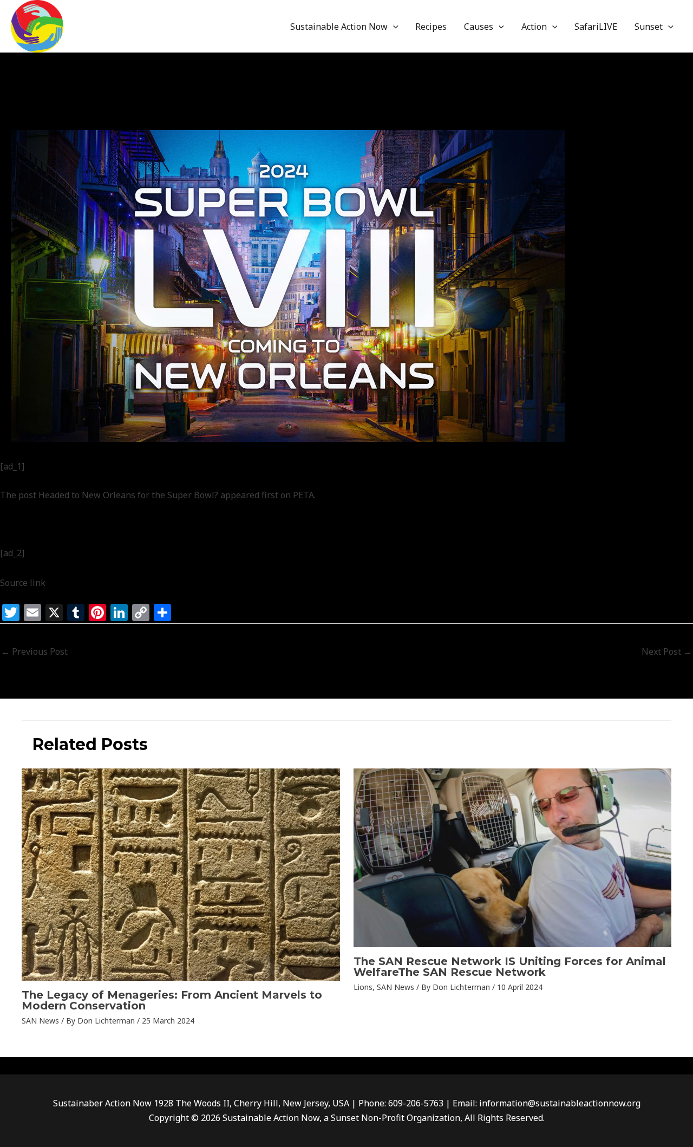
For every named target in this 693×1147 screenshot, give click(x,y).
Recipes (431, 26)
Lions (363, 987)
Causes (478, 26)
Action (534, 26)
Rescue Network (49, 118)
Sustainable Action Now (339, 26)
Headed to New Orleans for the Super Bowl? (128, 495)
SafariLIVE (595, 26)
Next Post (667, 651)
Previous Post (34, 651)
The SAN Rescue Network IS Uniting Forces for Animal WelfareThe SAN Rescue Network (510, 967)
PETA (303, 495)
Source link (22, 583)
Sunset (649, 26)
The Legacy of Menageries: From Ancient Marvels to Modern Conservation (172, 1000)
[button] (393, 26)
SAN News (108, 118)
